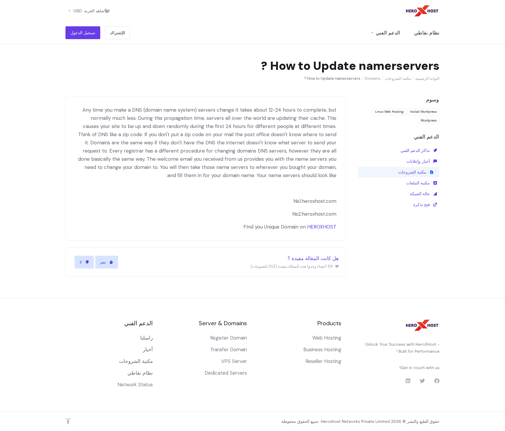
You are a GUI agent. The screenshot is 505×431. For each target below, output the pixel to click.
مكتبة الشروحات (398, 78)
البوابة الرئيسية (427, 78)
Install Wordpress (423, 112)
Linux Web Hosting (389, 112)
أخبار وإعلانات (419, 161)
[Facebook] (437, 381)
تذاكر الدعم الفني (415, 150)
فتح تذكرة (422, 204)
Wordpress (429, 120)
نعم (103, 262)
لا (80, 262)
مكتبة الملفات (418, 183)
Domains (373, 78)
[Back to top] (68, 421)
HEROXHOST (321, 227)
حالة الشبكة (420, 193)
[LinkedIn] (407, 381)
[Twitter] (422, 381)
